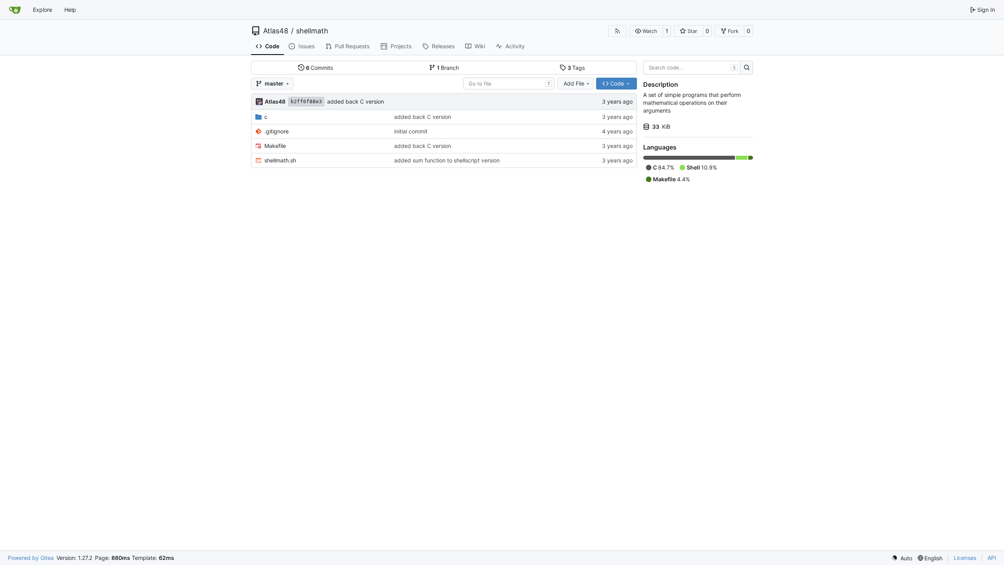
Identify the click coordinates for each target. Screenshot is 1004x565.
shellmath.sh (280, 160)
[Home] (15, 10)
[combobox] (509, 83)
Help (70, 9)
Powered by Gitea (31, 557)
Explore (42, 9)
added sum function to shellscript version (447, 160)
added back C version (355, 101)
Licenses (965, 557)
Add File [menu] (574, 83)
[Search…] (746, 68)
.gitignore (276, 131)
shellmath (312, 31)
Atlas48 (275, 31)
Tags (576, 67)
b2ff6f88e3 (306, 101)
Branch (448, 67)
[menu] (901, 558)
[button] (646, 31)
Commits (319, 67)
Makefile (275, 145)
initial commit (410, 131)
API (992, 557)
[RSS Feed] (617, 31)
